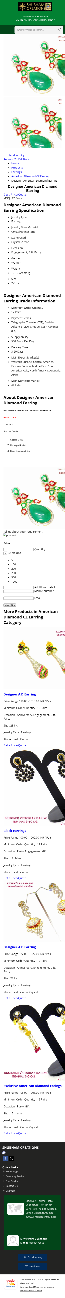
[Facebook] (5, 1160)
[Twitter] (11, 1160)
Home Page (12, 1171)
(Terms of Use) (27, 1283)
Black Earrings (15, 831)
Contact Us (12, 1185)
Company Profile (15, 1176)
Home (15, 163)
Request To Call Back (16, 159)
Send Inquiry (16, 155)
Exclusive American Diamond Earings (33, 1086)
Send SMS (34, 1266)
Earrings (16, 172)
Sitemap (10, 1190)
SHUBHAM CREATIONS (35, 18)
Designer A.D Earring (20, 694)
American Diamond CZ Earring (30, 176)
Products (17, 167)
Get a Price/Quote (15, 194)
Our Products (13, 1181)
